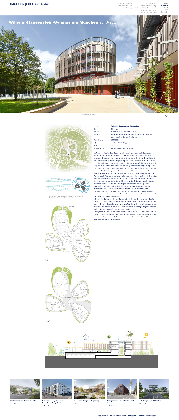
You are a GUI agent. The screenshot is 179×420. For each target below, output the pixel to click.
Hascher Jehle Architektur (29, 4)
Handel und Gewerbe (125, 3)
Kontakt (164, 12)
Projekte (164, 6)
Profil (166, 8)
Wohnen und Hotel (125, 6)
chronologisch (151, 3)
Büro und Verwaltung (148, 6)
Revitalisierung (127, 8)
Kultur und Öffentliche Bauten (145, 8)
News (166, 3)
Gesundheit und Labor (148, 10)
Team (166, 10)
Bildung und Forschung (148, 12)
